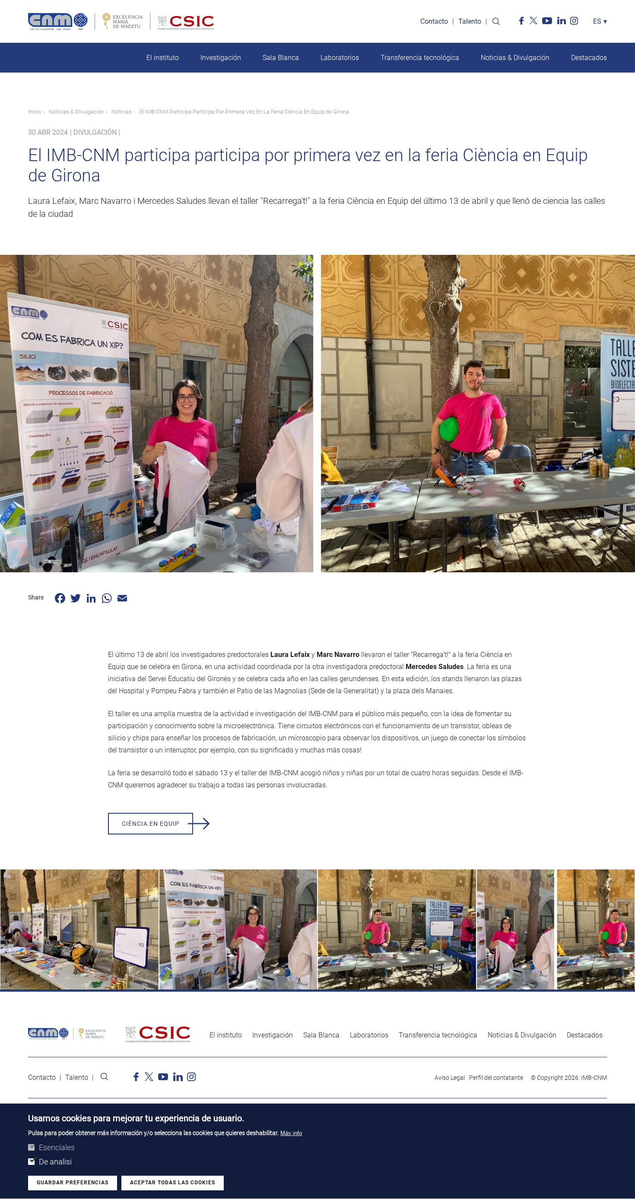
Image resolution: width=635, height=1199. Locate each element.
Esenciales (57, 1147)
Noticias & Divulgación (515, 58)
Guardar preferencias (72, 1183)
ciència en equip (150, 823)
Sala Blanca (281, 58)
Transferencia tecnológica (420, 58)
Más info (291, 1133)
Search (495, 21)
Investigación (220, 58)
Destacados (589, 58)
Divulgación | (96, 132)
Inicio (34, 111)
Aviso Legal (450, 1077)
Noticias (121, 111)
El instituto (162, 58)
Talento (469, 21)
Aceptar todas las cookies (172, 1183)
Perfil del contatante (496, 1077)
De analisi (55, 1161)
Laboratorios (340, 58)
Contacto (434, 21)
